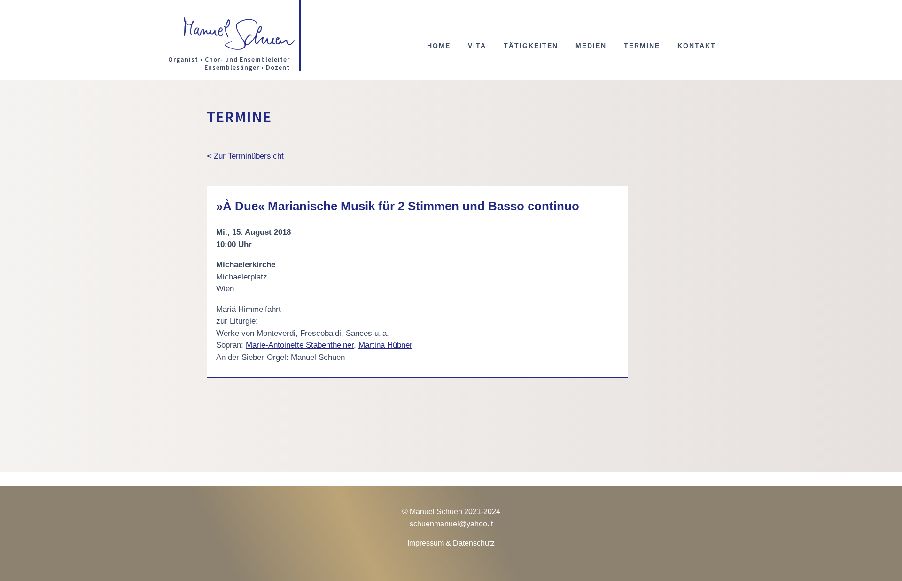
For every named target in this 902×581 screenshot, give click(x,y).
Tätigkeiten (531, 45)
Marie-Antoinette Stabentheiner (300, 345)
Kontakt (696, 45)
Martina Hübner (385, 345)
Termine (642, 45)
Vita (477, 45)
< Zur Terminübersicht (245, 155)
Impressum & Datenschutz (451, 543)
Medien (591, 45)
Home (439, 45)
